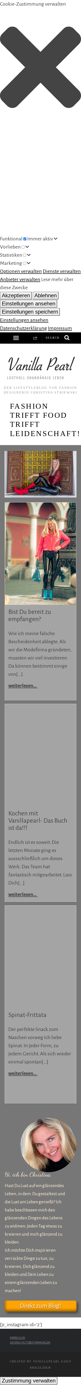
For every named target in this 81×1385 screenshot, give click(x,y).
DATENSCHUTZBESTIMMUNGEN (30, 1342)
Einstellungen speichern (30, 312)
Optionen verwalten (21, 271)
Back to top (39, 1367)
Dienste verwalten (62, 271)
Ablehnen (45, 295)
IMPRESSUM (17, 1338)
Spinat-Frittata (27, 1015)
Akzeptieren (16, 295)
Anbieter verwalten (20, 279)
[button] (40, 68)
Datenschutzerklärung (23, 328)
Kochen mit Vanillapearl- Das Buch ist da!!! (37, 820)
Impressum (60, 328)
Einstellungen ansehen (28, 303)
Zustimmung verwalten (29, 1381)
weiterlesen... (23, 685)
